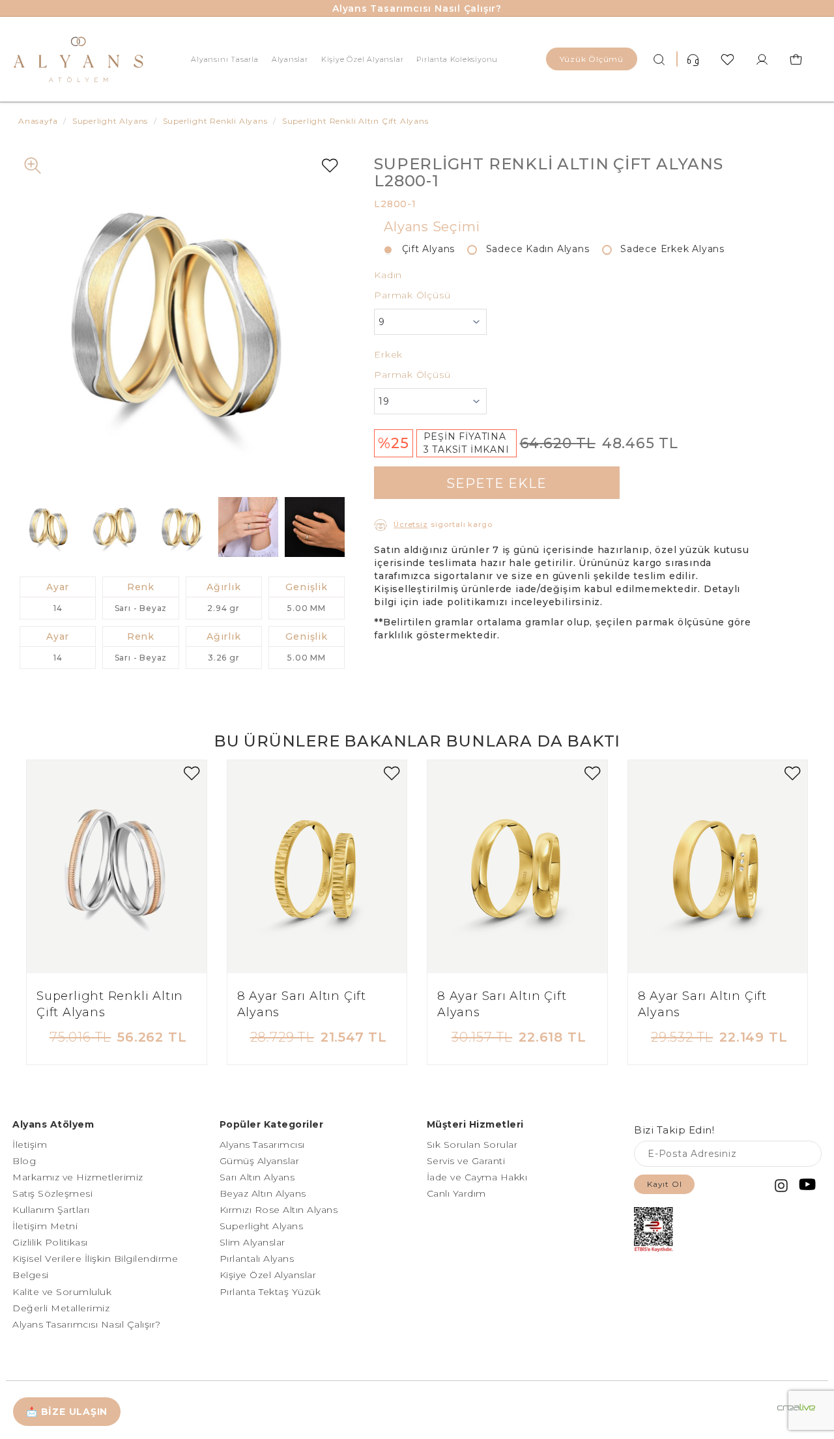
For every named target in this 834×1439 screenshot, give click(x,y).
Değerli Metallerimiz (60, 1308)
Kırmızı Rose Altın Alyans (279, 1210)
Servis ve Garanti (466, 1161)
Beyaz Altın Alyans (263, 1193)
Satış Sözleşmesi (52, 1193)
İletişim (29, 1144)
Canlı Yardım (456, 1193)
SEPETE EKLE (496, 483)
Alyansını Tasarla (224, 59)
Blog (24, 1161)
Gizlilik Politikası (50, 1242)
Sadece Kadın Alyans (532, 249)
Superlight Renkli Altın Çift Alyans (109, 1004)
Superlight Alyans (262, 1226)
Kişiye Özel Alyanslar (362, 59)
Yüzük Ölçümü (592, 59)
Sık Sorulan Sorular (472, 1144)
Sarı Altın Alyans (257, 1177)
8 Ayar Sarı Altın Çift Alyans (301, 1004)
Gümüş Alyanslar (260, 1161)
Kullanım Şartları (51, 1210)
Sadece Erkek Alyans (668, 249)
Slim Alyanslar (252, 1242)
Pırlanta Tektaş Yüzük (270, 1292)
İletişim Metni (45, 1226)
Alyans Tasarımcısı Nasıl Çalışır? (417, 8)
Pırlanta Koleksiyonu (457, 59)
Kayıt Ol (664, 1184)
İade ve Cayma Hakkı (477, 1177)
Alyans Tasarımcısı (262, 1144)
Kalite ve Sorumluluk (61, 1292)
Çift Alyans (423, 249)
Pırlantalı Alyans (257, 1258)
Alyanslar (290, 59)
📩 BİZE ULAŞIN (67, 1412)
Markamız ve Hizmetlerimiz (77, 1177)
